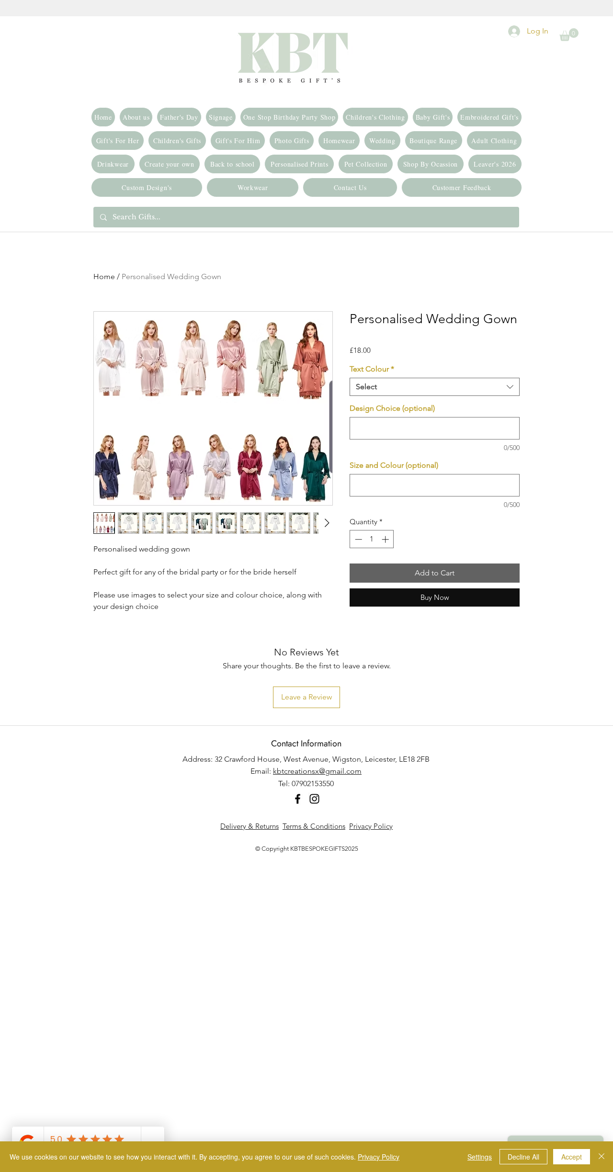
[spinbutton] (372, 539)
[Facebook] (297, 798)
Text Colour (372, 368)
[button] (569, 34)
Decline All (523, 1156)
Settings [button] (479, 1156)
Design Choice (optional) (392, 408)
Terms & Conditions (314, 826)
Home (104, 276)
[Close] (601, 1156)
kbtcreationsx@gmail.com (317, 771)
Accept (571, 1156)
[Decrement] (357, 539)
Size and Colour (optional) (394, 465)
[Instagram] (314, 798)
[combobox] (435, 387)
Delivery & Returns (249, 826)
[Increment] (386, 539)
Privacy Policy (371, 826)
